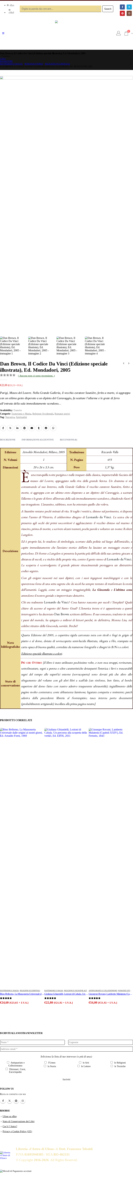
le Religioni (120, 1062)
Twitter (9, 1100)
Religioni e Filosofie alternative (79, 990)
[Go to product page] (22, 857)
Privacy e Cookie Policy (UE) (17, 1131)
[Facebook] (122, 7)
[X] (129, 7)
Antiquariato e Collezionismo (103, 990)
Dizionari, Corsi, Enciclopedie (17, 1071)
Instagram (22, 1100)
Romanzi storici (62, 413)
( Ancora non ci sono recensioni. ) (36, 375)
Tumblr (39, 428)
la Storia (51, 1066)
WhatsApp (53, 428)
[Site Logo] (66, 33)
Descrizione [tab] (8, 439)
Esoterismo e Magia (21, 413)
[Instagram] (129, 13)
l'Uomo (51, 1062)
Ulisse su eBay (10, 1116)
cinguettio (10, 428)
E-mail (32, 428)
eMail (11, 12)
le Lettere (86, 1066)
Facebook (3, 428)
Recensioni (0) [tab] (68, 439)
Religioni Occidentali (42, 413)
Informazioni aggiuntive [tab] (38, 439)
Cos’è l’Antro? (10, 1126)
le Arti (85, 1062)
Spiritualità (21, 417)
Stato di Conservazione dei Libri (18, 1121)
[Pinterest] (122, 13)
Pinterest (24, 428)
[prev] (123, 363)
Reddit (46, 428)
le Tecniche (120, 1066)
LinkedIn (17, 428)
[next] (128, 363)
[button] (3, 33)
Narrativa (10, 417)
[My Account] (118, 33)
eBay (12, 5)
